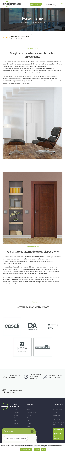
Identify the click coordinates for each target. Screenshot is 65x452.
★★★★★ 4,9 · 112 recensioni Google (58, 434)
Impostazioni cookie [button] (26, 449)
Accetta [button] (37, 449)
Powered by (36, 441)
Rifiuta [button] (43, 449)
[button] (32, 431)
